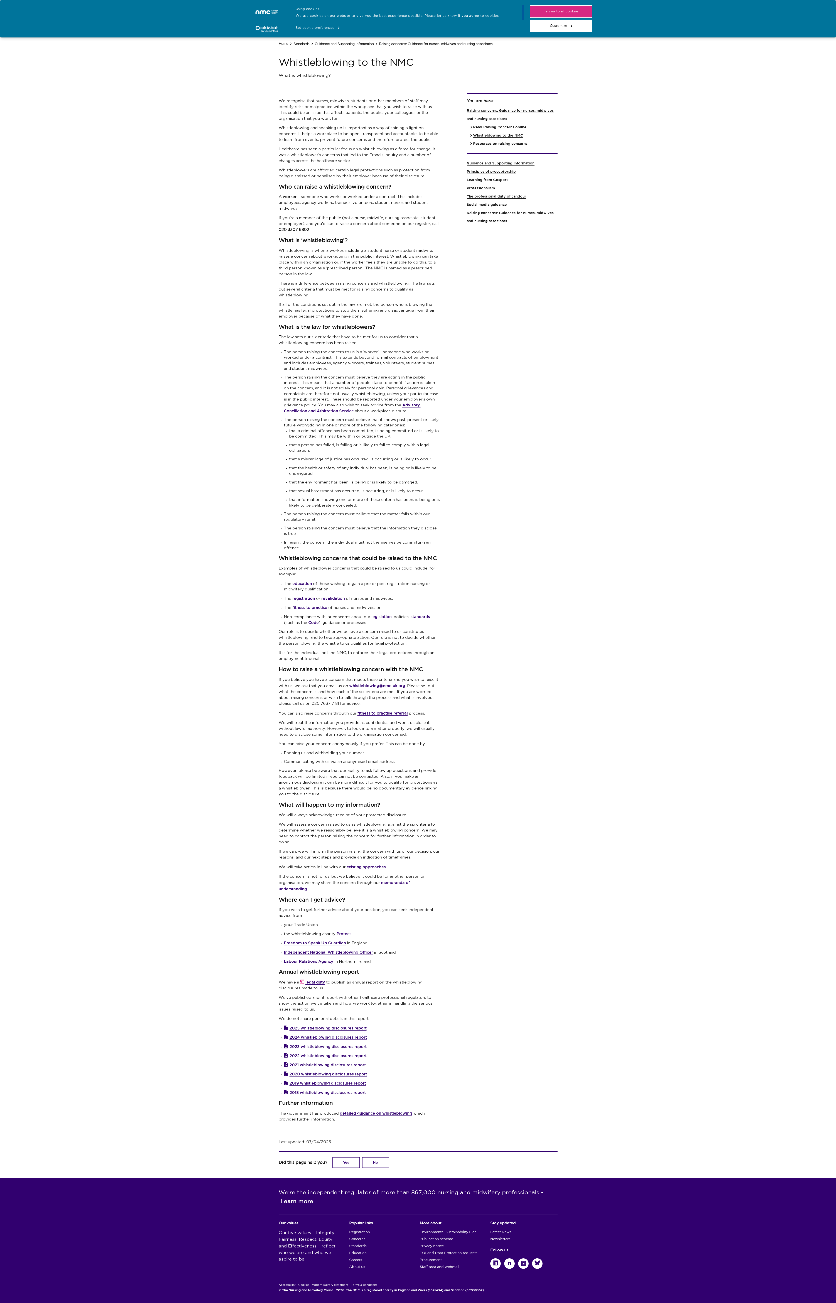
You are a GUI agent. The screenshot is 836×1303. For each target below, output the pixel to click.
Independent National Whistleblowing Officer (328, 952)
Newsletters (500, 1239)
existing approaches (366, 866)
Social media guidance (487, 204)
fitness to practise (309, 607)
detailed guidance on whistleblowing (376, 1113)
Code (313, 622)
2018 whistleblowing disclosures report (328, 1092)
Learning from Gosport (487, 179)
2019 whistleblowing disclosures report (328, 1083)
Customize (558, 25)
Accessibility (287, 1285)
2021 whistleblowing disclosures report (328, 1064)
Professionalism (481, 188)
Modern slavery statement (330, 1285)
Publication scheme (436, 1239)
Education (358, 1253)
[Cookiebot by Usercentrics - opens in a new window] (267, 29)
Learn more (296, 1201)
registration (303, 598)
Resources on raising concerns (500, 143)
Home (283, 43)
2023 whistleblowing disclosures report (328, 1046)
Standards (301, 43)
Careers (355, 1260)
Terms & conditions (364, 1285)
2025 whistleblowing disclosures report (328, 1028)
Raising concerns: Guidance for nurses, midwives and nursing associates (436, 43)
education (302, 583)
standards (420, 616)
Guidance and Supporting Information (344, 43)
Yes (346, 1162)
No (375, 1162)
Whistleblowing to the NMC (498, 135)
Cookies (303, 1285)
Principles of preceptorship (491, 171)
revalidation (333, 598)
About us (357, 1267)
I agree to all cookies (561, 11)
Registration (359, 1232)
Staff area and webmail (439, 1267)
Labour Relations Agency (308, 961)
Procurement (431, 1260)
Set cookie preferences (315, 27)
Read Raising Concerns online (499, 127)
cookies (316, 15)
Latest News (500, 1232)
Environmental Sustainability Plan (448, 1232)
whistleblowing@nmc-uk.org (377, 685)
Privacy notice (432, 1246)
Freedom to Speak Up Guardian (315, 942)
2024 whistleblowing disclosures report (328, 1037)
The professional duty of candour (496, 196)
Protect (344, 933)
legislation (381, 616)
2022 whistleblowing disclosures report (328, 1055)
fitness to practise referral (382, 713)
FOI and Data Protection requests (448, 1253)
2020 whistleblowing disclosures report (328, 1074)
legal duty (315, 982)
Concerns (357, 1239)
